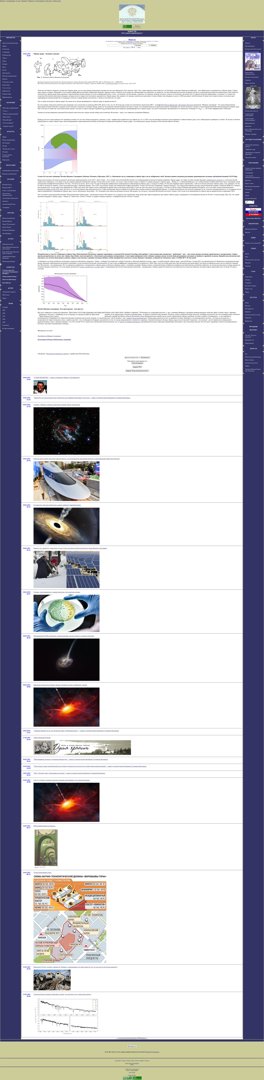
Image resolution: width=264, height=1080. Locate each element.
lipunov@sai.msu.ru (152, 1052)
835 (130, 1038)
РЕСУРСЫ (253, 297)
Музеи (247, 254)
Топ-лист (49, 1)
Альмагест (5, 201)
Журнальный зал (7, 97)
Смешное (248, 266)
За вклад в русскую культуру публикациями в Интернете (10, 271)
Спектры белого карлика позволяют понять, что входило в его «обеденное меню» (62, 994)
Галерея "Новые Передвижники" (132, 1063)
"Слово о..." (5, 111)
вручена (160, 187)
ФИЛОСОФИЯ (10, 165)
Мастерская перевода (8, 261)
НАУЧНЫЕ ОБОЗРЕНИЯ (253, 139)
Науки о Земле (249, 183)
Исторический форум (8, 230)
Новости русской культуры (10, 43)
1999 (3, 322)
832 (122, 1038)
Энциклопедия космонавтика (249, 114)
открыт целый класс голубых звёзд (92, 267)
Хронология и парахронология (7, 194)
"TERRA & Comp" (250, 149)
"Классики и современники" (10, 108)
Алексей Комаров (134, 1070)
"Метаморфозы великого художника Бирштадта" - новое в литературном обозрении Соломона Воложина (71, 759)
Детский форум (6, 233)
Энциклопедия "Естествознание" (250, 119)
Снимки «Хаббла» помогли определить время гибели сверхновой (57, 405)
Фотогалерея (6, 143)
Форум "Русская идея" (8, 224)
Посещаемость (249, 309)
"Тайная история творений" (10, 114)
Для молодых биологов (253, 218)
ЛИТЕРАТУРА (10, 37)
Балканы (4, 64)
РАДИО (253, 237)
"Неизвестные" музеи (8, 149)
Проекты (247, 306)
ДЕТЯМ (10, 288)
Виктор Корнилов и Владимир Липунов (178, 105)
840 (144, 1038)
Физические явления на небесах (57, 354)
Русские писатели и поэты (252, 315)
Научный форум (7, 221)
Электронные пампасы (9, 292)
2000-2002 (253, 86)
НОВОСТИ (253, 348)
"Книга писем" (6, 117)
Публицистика (6, 55)
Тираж (247, 292)
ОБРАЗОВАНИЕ (253, 163)
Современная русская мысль (10, 170)
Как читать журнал (250, 286)
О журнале (248, 283)
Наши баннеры (249, 343)
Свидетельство (129, 41)
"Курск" (4, 58)
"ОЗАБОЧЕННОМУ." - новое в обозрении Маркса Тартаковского (57, 377)
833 (125, 1038)
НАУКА (253, 37)
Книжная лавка (6, 94)
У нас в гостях (6, 88)
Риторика (5, 152)
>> (147, 1038)
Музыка (4, 146)
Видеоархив (5, 160)
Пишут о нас (248, 289)
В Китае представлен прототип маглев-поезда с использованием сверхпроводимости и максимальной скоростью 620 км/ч (77, 459)
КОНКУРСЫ (11, 267)
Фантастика (5, 295)
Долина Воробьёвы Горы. (43, 872)
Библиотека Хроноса (251, 229)
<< (117, 1038)
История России (7, 184)
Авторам (247, 280)
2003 (3, 310)
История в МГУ (7, 187)
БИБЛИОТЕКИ (253, 223)
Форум (4, 298)
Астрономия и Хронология (10, 198)
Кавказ (4, 61)
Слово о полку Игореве (9, 190)
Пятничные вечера (7, 244)
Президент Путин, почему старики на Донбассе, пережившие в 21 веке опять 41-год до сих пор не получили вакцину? (76, 967)
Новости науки (249, 360)
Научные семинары (250, 134)
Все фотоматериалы (8, 328)
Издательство (6, 91)
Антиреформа (249, 173)
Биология (247, 180)
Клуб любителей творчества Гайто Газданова (10, 252)
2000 (3, 319)
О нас (18, 1)
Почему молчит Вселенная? (253, 49)
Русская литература (251, 198)
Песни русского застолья (252, 260)
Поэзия (4, 70)
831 (119, 1038)
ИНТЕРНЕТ (253, 330)
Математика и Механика (252, 186)
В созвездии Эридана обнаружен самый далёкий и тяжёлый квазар (57, 505)
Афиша (4, 46)
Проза (4, 67)
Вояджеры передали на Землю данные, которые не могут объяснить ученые (60, 685)
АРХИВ (10, 303)
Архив (132, 1060)
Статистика (141, 1060)
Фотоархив (5, 325)
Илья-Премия (6, 283)
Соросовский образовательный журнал (252, 176)
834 (128, 1038)
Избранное (248, 318)
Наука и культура (250, 83)
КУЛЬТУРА (10, 131)
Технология (248, 189)
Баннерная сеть (249, 340)
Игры (246, 257)
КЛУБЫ (10, 239)
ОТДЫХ (253, 248)
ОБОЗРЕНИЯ (10, 102)
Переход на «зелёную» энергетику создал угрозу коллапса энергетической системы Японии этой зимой (70, 548)
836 (133, 1038)
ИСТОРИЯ (10, 179)
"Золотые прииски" (8, 123)
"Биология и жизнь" (250, 157)
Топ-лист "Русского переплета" (250, 336)
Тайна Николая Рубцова (42, 737)
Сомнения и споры (7, 82)
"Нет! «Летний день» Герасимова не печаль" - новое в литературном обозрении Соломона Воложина (69, 773)
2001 (3, 316)
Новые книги (6, 85)
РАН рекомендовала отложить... (45, 826)
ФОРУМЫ (10, 213)
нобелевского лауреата (215, 180)
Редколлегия (248, 277)
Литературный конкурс (9, 276)
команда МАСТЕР (52, 189)
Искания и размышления (9, 76)
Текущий (5, 307)
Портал (2, 1)
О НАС (253, 271)
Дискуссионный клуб (8, 218)
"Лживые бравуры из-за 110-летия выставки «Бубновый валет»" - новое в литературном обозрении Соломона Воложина (76, 731)
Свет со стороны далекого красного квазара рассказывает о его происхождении (62, 780)
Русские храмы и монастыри (7, 155)
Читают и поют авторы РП (252, 243)
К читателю (5, 49)
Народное (248, 263)
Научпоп (247, 232)
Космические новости (251, 111)
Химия (247, 195)
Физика (247, 192)
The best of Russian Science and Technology (253, 370)
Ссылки (136, 1060)
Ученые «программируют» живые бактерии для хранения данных (57, 592)
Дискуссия (57, 1)
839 (142, 1038)
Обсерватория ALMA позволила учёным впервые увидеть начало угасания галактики (64, 636)
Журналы (248, 312)
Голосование (40, 1)
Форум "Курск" (6, 227)
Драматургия (6, 73)
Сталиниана (5, 207)
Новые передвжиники (8, 140)
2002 (3, 313)
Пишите (24, 1)
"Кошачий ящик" (7, 120)
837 (136, 1038)
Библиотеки (248, 321)
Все (246, 354)
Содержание (10, 1)
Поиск (247, 303)
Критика (4, 79)
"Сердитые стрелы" (8, 126)
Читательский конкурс (9, 279)
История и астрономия (251, 77)
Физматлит (248, 126)
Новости (31, 1)
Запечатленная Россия (8, 204)
